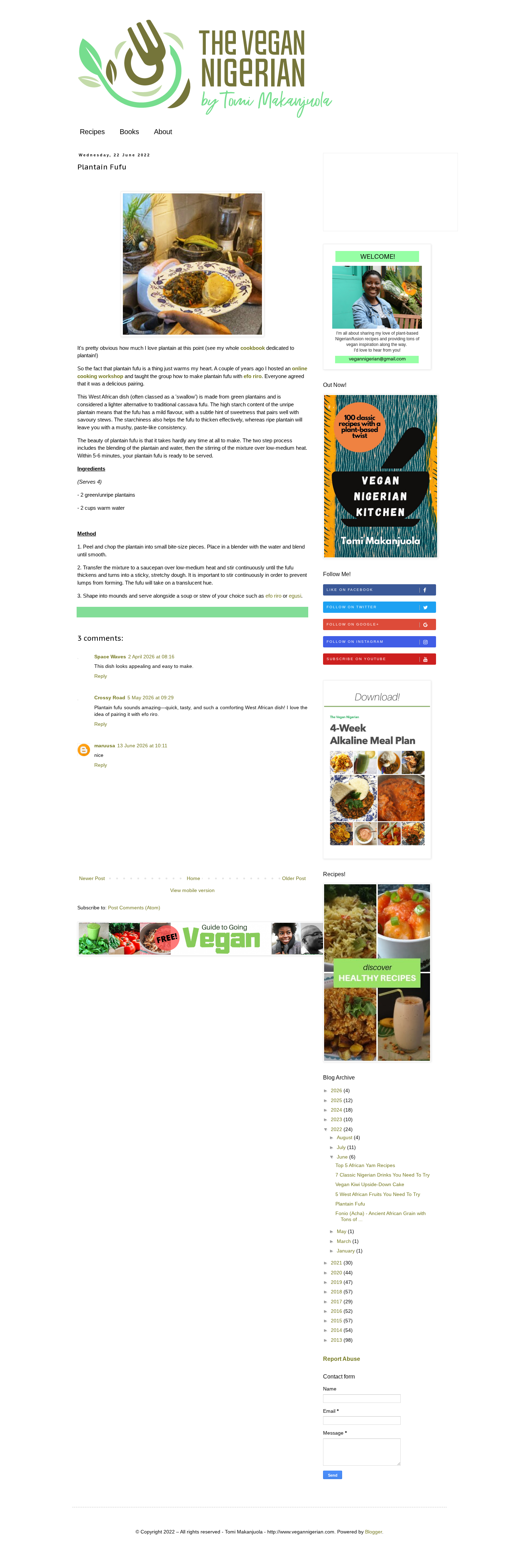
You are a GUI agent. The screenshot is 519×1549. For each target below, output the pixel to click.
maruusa (104, 745)
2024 (337, 1110)
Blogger (373, 1532)
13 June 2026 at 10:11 (142, 745)
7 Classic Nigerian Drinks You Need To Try (382, 1175)
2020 (337, 1272)
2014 (337, 1330)
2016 (337, 1311)
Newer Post (92, 878)
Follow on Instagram (355, 642)
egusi (295, 596)
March (344, 1241)
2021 (337, 1263)
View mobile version (192, 890)
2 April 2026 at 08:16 (151, 656)
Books (129, 132)
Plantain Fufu (350, 1204)
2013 (337, 1340)
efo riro (253, 376)
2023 (337, 1119)
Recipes (92, 132)
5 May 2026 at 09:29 (150, 697)
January (346, 1251)
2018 (337, 1291)
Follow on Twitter (352, 607)
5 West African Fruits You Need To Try (377, 1194)
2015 (337, 1320)
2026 (337, 1090)
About (163, 132)
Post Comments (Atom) (134, 907)
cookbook (252, 348)
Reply (100, 676)
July (342, 1147)
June (343, 1157)
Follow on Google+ (353, 624)
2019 (337, 1282)
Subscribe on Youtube (356, 659)
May (342, 1231)
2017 (337, 1301)
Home (193, 878)
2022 (337, 1129)
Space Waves (110, 656)
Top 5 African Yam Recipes (365, 1165)
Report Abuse (341, 1359)
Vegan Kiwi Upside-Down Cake (369, 1184)
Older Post (294, 878)
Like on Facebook (350, 590)
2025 (337, 1100)
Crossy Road (109, 697)
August (345, 1137)
